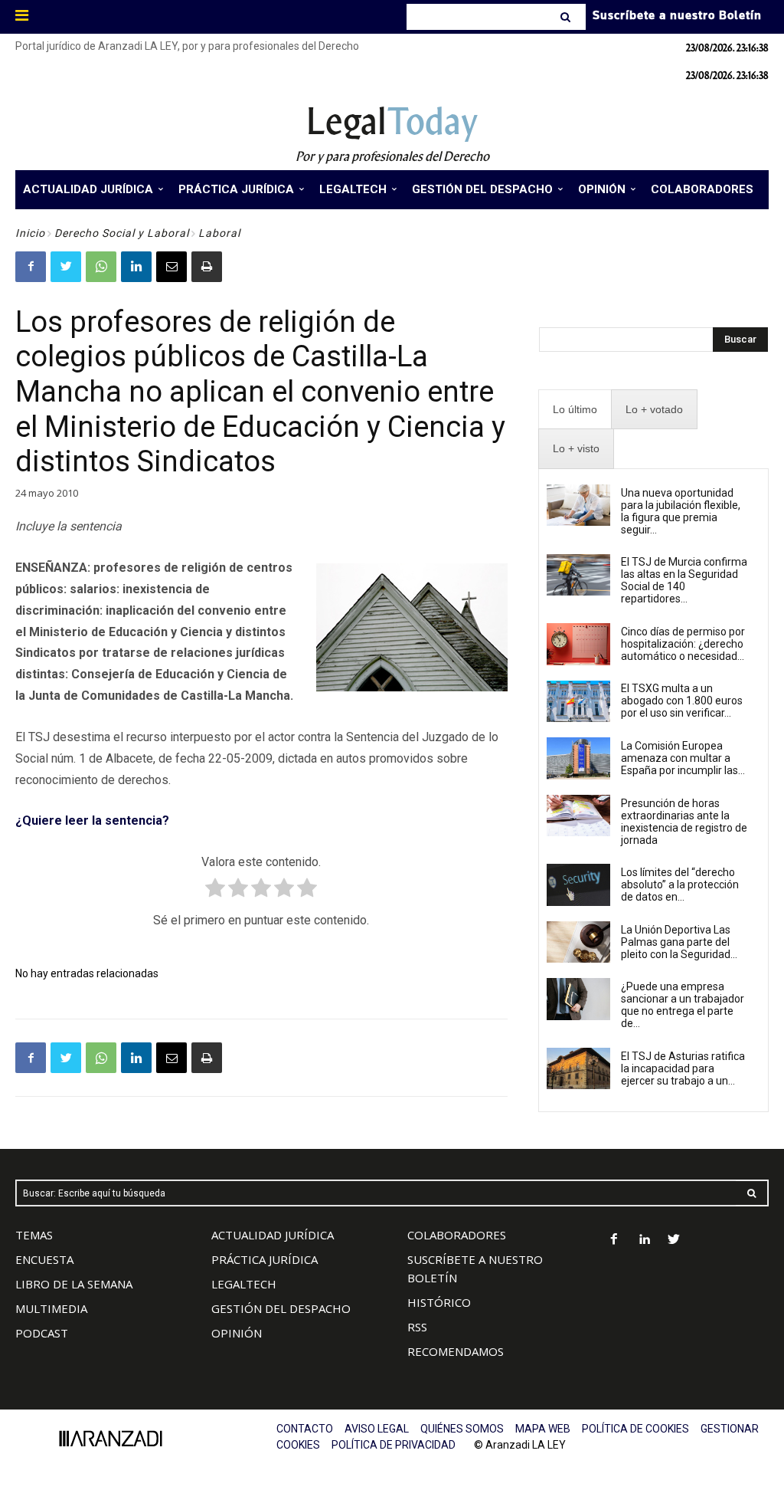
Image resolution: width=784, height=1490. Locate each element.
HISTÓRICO (439, 1302)
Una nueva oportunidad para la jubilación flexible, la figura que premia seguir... (680, 511)
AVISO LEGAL (377, 1429)
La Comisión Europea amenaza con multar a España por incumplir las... (683, 758)
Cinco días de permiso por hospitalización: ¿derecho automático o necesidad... (683, 643)
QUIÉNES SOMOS (462, 1429)
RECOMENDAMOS (455, 1351)
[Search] (567, 17)
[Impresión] (206, 266)
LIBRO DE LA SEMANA (73, 1283)
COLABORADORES (456, 1234)
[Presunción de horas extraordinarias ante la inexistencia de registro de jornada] (579, 815)
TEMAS (34, 1234)
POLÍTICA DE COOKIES (635, 1429)
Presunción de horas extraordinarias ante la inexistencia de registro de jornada (684, 821)
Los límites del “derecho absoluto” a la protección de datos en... (680, 884)
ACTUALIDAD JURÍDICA (272, 1234)
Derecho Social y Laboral (121, 233)
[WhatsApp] (101, 266)
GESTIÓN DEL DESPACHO (281, 1308)
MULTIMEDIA (51, 1308)
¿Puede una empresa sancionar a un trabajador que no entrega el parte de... (682, 1004)
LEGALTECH (243, 1283)
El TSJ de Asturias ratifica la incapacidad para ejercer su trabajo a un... (683, 1068)
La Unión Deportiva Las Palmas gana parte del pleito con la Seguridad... (679, 942)
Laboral (219, 233)
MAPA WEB (542, 1429)
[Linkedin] (136, 266)
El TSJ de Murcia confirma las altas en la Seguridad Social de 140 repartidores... (684, 580)
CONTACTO (304, 1429)
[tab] (575, 409)
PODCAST (41, 1333)
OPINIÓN (236, 1333)
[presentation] (575, 409)
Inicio (30, 233)
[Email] (171, 266)
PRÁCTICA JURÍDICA (264, 1259)
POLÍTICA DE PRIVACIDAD (394, 1445)
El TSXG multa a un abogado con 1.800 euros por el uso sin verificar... (682, 700)
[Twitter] (66, 266)
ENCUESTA (44, 1259)
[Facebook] (30, 266)
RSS (417, 1326)
